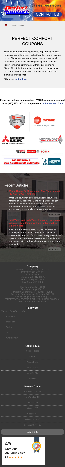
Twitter (9, 327)
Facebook (10, 316)
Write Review (12, 338)
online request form (52, 103)
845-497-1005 (39, 1)
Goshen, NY (32, 408)
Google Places (32, 351)
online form (21, 79)
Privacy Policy (32, 362)
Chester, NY (32, 414)
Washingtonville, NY (32, 391)
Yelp (8, 332)
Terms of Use (32, 368)
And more (32, 432)
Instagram (10, 322)
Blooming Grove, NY (32, 425)
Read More (54, 214)
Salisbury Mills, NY (32, 419)
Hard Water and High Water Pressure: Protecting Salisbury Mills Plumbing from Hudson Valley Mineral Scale (34, 223)
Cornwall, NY (32, 403)
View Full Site (32, 373)
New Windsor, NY (32, 397)
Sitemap (32, 379)
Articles (32, 356)
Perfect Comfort (32, 272)
